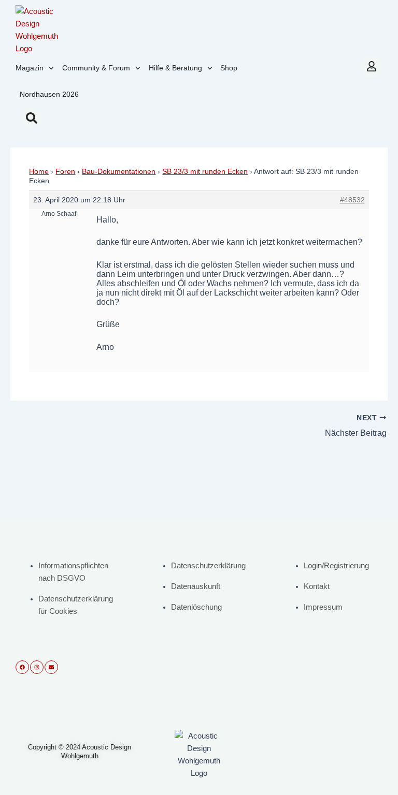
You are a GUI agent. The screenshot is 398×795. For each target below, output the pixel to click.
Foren (65, 171)
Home (39, 171)
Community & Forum (96, 68)
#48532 (352, 200)
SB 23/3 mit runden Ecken (205, 171)
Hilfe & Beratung (175, 68)
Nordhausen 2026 (49, 94)
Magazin (30, 68)
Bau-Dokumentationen (118, 171)
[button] (31, 118)
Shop (228, 68)
